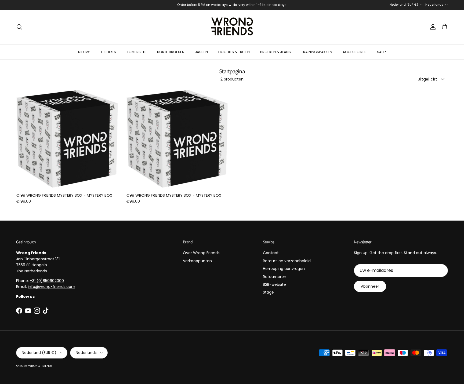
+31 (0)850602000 (47, 280)
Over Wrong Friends (201, 252)
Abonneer (370, 286)
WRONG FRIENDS (40, 366)
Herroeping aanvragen (284, 268)
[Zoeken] (19, 27)
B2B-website (274, 284)
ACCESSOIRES (355, 51)
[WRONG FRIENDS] (232, 27)
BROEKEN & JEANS (275, 51)
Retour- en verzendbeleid (287, 261)
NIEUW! (84, 51)
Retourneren (274, 276)
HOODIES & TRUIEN (234, 51)
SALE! (381, 51)
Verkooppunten (197, 261)
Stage (268, 292)
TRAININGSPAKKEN (316, 51)
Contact (271, 252)
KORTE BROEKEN (170, 51)
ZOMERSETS (136, 51)
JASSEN (201, 51)
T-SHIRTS (108, 51)
